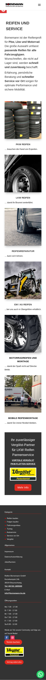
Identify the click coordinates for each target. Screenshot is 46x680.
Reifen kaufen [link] (11, 518)
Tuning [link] (9, 529)
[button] (40, 674)
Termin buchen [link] (13, 642)
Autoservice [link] (11, 532)
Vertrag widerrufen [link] (14, 662)
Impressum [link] (9, 551)
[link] (14, 5)
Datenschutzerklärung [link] (13, 557)
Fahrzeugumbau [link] (13, 525)
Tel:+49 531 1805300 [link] (13, 586)
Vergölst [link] (9, 539)
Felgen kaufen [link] (12, 522)
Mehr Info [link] (23, 487)
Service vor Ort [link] (12, 536)
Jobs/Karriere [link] (10, 562)
